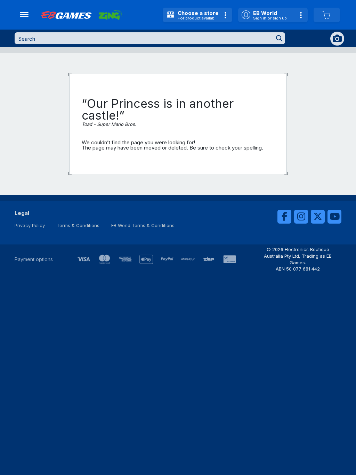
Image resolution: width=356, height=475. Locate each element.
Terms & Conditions (78, 225)
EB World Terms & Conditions (143, 225)
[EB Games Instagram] (301, 217)
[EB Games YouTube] (334, 217)
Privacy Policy (30, 225)
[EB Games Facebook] (284, 217)
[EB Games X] (318, 217)
